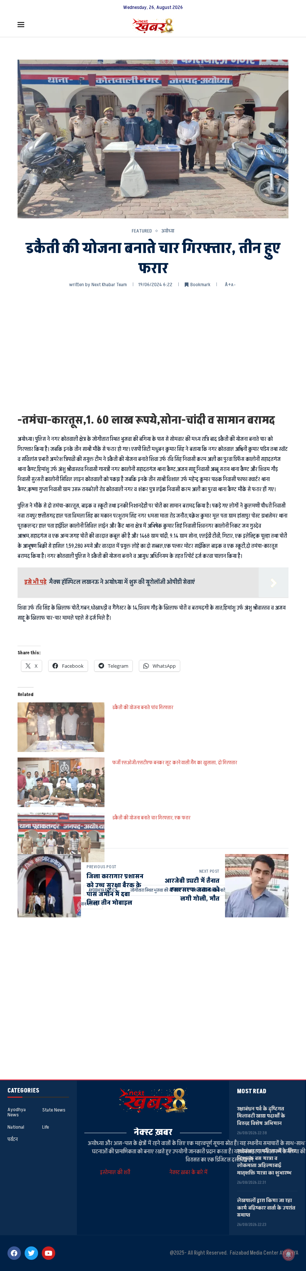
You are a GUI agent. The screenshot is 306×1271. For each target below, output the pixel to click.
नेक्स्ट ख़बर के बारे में (188, 1172)
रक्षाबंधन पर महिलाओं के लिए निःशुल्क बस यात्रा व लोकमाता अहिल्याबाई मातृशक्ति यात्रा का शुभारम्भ (266, 1161)
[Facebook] (14, 1253)
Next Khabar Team (109, 284)
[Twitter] (31, 1253)
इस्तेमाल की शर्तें (116, 1172)
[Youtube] (48, 1253)
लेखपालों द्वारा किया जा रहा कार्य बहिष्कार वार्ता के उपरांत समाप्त (266, 1207)
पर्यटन (12, 1139)
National (15, 1127)
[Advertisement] (153, 350)
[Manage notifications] (288, 1255)
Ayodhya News (16, 1112)
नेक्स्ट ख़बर (153, 1132)
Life (45, 1127)
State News (53, 1110)
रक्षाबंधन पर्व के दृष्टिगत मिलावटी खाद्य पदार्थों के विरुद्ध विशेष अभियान (261, 1116)
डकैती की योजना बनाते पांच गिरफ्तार (142, 707)
